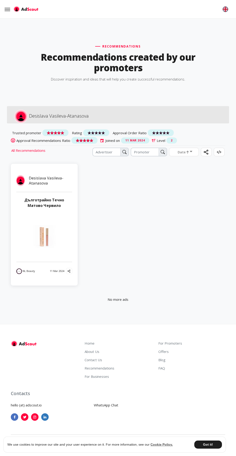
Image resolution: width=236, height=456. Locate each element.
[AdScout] (23, 343)
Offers (163, 351)
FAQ (161, 368)
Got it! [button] (208, 444)
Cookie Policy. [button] (161, 444)
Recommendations (99, 368)
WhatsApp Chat (106, 405)
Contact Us (93, 360)
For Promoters (170, 343)
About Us (92, 351)
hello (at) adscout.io (26, 405)
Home (89, 343)
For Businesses (97, 376)
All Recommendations (28, 150)
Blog (161, 360)
